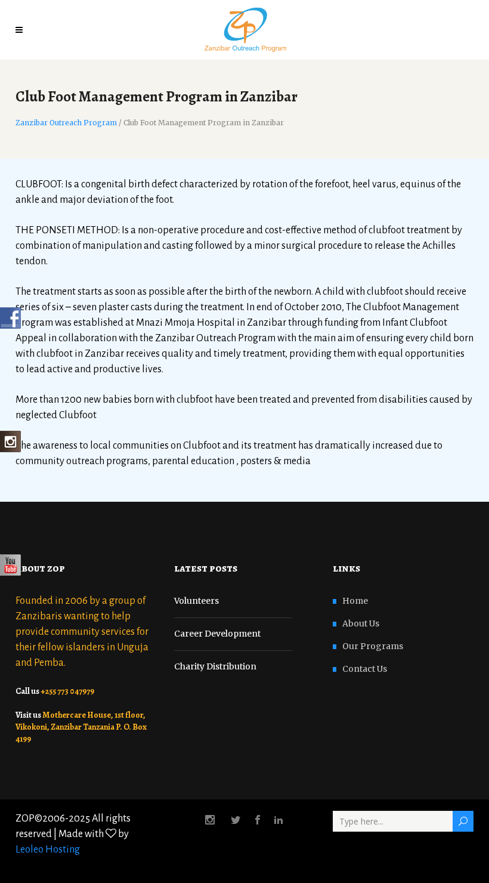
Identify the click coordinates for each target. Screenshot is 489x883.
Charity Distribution (215, 666)
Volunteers (196, 600)
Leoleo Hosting (48, 849)
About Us (360, 623)
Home (355, 600)
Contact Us (364, 668)
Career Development (217, 633)
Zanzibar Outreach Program (66, 122)
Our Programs (372, 646)
